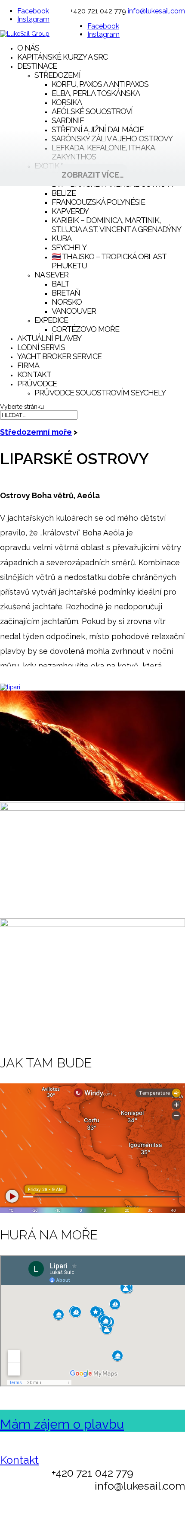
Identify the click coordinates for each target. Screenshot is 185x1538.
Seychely (69, 247)
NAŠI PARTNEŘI (151, 1526)
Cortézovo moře (85, 329)
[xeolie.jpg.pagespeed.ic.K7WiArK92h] (10, 687)
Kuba (61, 238)
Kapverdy (70, 211)
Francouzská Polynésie (98, 202)
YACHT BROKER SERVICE (59, 356)
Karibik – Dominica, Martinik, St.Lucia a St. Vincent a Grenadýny (116, 225)
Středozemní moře (36, 431)
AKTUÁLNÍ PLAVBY (49, 338)
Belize (64, 192)
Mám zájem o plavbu (62, 1424)
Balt (60, 283)
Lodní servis (41, 347)
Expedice (51, 320)
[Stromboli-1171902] (92, 798)
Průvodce (37, 383)
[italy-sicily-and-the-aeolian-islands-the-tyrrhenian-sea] (92, 808)
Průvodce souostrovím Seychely (100, 392)
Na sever (51, 274)
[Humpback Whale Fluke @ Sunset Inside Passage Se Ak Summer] (92, 924)
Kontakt (34, 374)
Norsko (67, 301)
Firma (28, 365)
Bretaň (66, 292)
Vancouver (74, 310)
